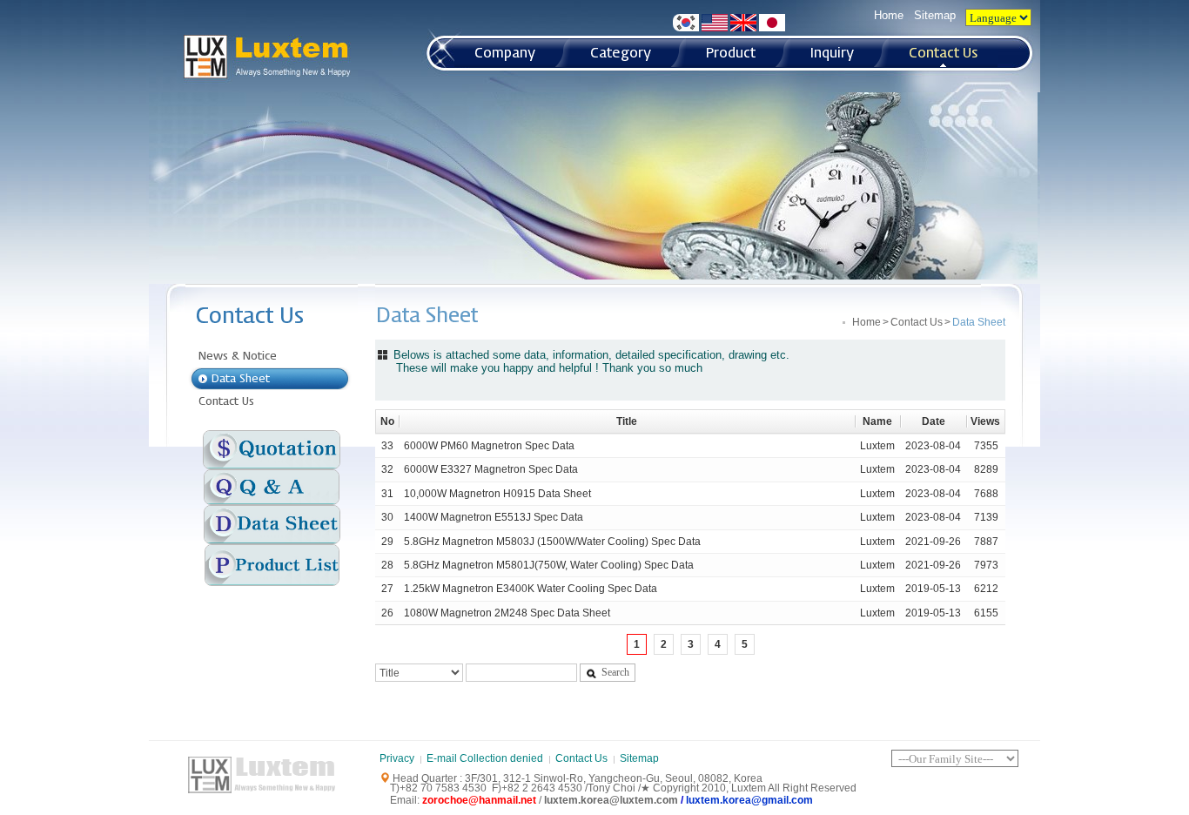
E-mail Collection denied (485, 758)
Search (615, 672)
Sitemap (935, 15)
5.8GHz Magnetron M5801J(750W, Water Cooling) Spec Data (549, 565)
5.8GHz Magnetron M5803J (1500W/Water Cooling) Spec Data (552, 541)
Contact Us (916, 322)
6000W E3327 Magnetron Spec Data (491, 469)
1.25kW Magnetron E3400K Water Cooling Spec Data (530, 589)
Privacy (397, 758)
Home (889, 15)
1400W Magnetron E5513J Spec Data (493, 517)
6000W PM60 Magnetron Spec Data (489, 446)
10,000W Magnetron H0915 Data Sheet (497, 494)
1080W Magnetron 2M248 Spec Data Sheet (507, 613)
